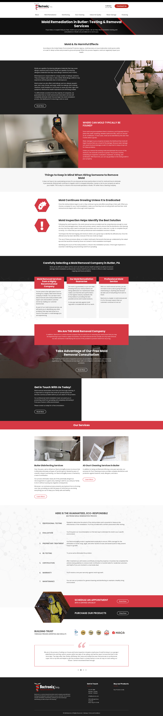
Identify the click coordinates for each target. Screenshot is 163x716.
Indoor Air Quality (95, 15)
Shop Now (122, 613)
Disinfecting (66, 15)
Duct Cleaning (79, 15)
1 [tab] (78, 670)
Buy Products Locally (119, 689)
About (37, 15)
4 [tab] (86, 670)
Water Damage (111, 15)
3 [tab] (83, 670)
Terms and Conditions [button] (94, 713)
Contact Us (121, 6)
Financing (125, 15)
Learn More (41, 496)
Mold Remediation (50, 15)
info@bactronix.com (93, 696)
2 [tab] (81, 670)
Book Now (40, 106)
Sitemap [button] (85, 713)
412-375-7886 (108, 7)
